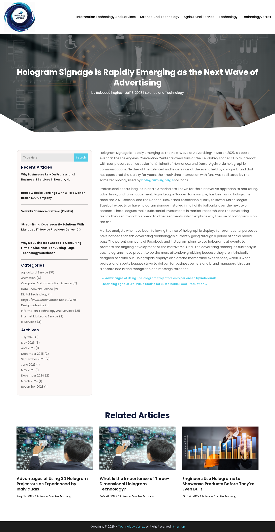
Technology (228, 17)
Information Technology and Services (106, 17)
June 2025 (28, 365)
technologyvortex (256, 17)
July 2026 (27, 337)
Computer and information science (46, 283)
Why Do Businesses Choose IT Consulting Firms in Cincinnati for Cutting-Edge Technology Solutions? (51, 248)
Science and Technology (159, 17)
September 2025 (32, 359)
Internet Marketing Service (39, 316)
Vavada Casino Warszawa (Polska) (47, 211)
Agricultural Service (199, 17)
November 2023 (32, 387)
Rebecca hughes (109, 92)
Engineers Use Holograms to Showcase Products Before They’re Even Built (218, 484)
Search (81, 157)
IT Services (28, 322)
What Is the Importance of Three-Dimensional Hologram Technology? (134, 484)
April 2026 (28, 348)
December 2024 (32, 375)
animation (28, 278)
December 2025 (32, 354)
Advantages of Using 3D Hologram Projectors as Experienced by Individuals (52, 484)
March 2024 (29, 381)
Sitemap (179, 527)
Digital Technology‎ (34, 294)
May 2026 (28, 343)
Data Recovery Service (37, 289)
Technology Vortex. (131, 527)
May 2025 (27, 370)
